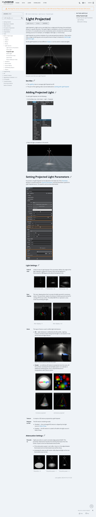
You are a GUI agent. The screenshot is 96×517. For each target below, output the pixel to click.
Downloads (37, 2)
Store (45, 2)
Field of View (43, 426)
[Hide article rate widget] (93, 510)
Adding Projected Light (81, 15)
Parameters (65, 181)
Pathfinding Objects (9, 67)
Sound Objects (8, 65)
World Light (9, 53)
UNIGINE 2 (45, 23)
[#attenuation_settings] (44, 436)
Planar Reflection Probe (11, 59)
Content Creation (8, 75)
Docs (23, 2)
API (4, 73)
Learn (29, 2)
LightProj (32, 84)
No (88, 513)
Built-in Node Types (8, 35)
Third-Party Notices (8, 83)
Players (6, 69)
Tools (5, 33)
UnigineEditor (7, 31)
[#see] (34, 81)
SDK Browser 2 (7, 30)
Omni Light (9, 49)
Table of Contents (8, 85)
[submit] (22, 18)
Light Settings (80, 19)
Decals (6, 43)
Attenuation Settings (82, 21)
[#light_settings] (38, 265)
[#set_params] (71, 176)
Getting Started (7, 22)
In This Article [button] (81, 13)
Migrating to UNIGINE (9, 24)
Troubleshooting (7, 81)
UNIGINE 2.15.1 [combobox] (7, 14)
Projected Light (10, 51)
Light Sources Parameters (12, 47)
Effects (6, 41)
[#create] (55, 92)
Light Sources (8, 45)
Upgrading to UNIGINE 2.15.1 (10, 77)
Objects (7, 39)
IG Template (6, 79)
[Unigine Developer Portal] (7, 3)
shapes (49, 41)
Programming (7, 71)
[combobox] (84, 3)
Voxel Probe (9, 57)
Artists (38, 23)
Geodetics (7, 61)
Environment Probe (11, 55)
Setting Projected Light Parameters (84, 17)
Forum (17, 2)
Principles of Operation (9, 28)
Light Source (30, 23)
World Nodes (8, 63)
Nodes (6, 37)
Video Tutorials (7, 26)
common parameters (47, 182)
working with (62, 86)
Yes (82, 513)
